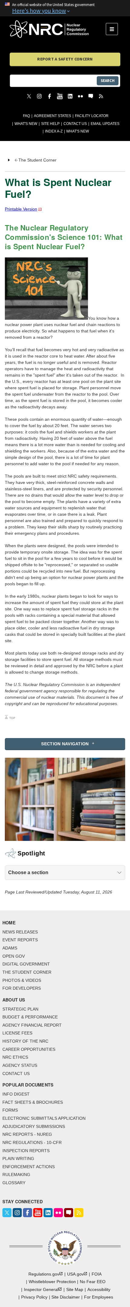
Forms (10, 1110)
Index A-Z (54, 131)
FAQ (26, 116)
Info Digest (16, 1094)
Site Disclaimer (65, 1297)
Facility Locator (92, 116)
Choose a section (28, 872)
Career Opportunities (28, 1049)
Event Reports (20, 939)
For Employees (98, 1297)
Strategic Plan (20, 1009)
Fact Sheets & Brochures (32, 1102)
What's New (26, 124)
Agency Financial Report (32, 1025)
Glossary (13, 1182)
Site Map (74, 1289)
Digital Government (26, 964)
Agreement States (52, 116)
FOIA (97, 1274)
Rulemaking (16, 1174)
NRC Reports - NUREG (27, 1134)
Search (108, 80)
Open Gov (13, 956)
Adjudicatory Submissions (33, 1126)
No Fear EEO (93, 1281)
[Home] (58, 29)
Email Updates (105, 124)
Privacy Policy (34, 1297)
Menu (114, 29)
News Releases (20, 932)
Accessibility (98, 1289)
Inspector (41, 1289)
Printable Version (21, 209)
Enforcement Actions (28, 1166)
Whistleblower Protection (52, 1281)
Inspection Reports (26, 1150)
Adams (9, 948)
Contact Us (75, 124)
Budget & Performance (30, 1017)
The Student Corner (26, 972)
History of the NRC (25, 1041)
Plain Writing (18, 1158)
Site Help (50, 124)
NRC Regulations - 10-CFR (32, 1142)
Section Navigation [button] (65, 743)
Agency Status (19, 1065)
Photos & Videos (21, 980)
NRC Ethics (15, 1057)
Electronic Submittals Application (44, 1118)
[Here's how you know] (65, 8)
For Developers (21, 988)
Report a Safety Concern (65, 59)
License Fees (17, 1033)
